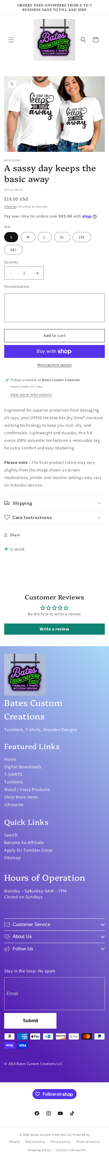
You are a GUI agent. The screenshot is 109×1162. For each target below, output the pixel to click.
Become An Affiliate (24, 842)
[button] (11, 40)
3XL (13, 249)
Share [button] (15, 534)
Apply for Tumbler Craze (28, 850)
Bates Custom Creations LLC (52, 1135)
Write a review (54, 629)
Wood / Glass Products (27, 789)
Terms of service (88, 1142)
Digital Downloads (22, 767)
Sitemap (12, 858)
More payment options (54, 365)
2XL (82, 237)
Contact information (71, 1150)
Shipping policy (39, 1150)
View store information (31, 394)
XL (62, 237)
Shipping (10, 206)
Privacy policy (61, 1142)
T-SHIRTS (13, 774)
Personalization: (17, 286)
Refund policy (35, 1142)
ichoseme (14, 804)
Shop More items (21, 797)
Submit (30, 1020)
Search (11, 835)
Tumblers (13, 782)
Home (10, 759)
